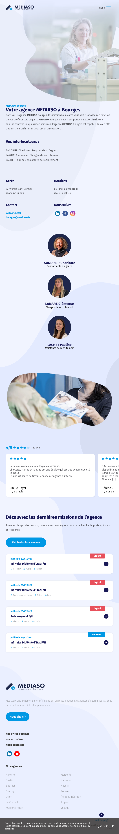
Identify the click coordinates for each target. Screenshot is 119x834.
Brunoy (10, 791)
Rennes (65, 791)
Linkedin (57, 213)
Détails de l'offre (106, 564)
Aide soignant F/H (22, 616)
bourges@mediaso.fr (18, 217)
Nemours (66, 780)
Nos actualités (14, 739)
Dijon (9, 796)
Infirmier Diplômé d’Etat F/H (28, 563)
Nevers (65, 785)
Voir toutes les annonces (26, 542)
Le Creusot (12, 802)
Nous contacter (15, 745)
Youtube (17, 753)
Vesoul (65, 807)
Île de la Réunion (71, 796)
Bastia (9, 780)
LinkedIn (9, 753)
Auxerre (10, 774)
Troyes (64, 802)
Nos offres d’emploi (17, 733)
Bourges (10, 785)
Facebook (65, 213)
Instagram (72, 213)
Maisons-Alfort (14, 807)
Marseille (66, 774)
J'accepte (106, 826)
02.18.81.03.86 (13, 212)
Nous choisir (18, 716)
